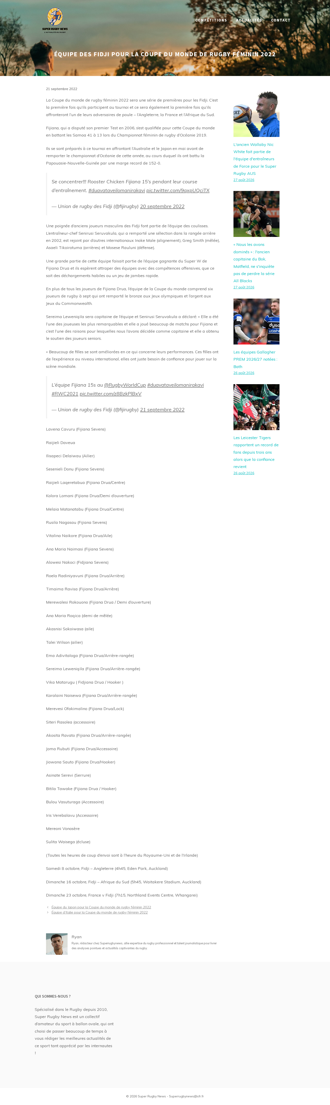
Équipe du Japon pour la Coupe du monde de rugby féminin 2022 (101, 907)
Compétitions (211, 20)
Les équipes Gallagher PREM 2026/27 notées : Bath (255, 359)
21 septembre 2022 (162, 409)
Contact (281, 20)
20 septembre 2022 (162, 206)
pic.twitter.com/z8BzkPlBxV (110, 393)
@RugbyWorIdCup (125, 385)
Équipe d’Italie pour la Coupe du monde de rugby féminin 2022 (99, 912)
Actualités (249, 20)
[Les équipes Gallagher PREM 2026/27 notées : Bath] (256, 340)
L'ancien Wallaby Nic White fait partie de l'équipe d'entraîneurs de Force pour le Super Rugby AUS (254, 159)
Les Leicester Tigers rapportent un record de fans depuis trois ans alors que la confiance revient (256, 452)
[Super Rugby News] (55, 19)
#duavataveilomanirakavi (116, 190)
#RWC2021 (65, 393)
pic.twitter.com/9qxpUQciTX (177, 190)
